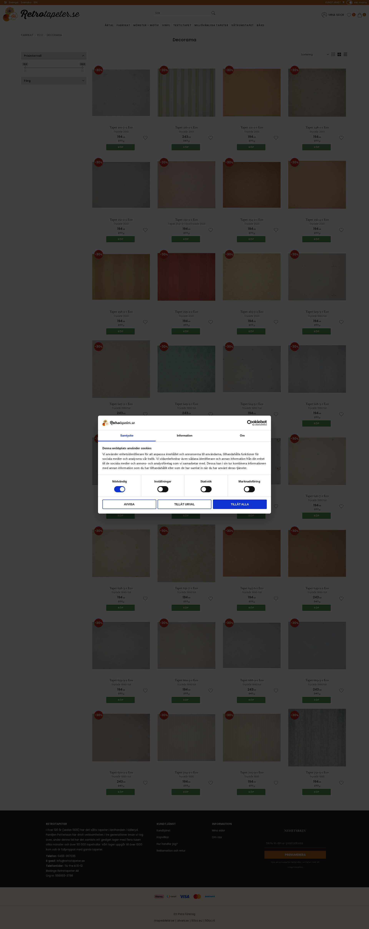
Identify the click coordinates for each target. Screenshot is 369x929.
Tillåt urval (184, 504)
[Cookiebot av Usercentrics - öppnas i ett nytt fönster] (250, 423)
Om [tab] (242, 435)
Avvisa (129, 504)
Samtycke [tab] (126, 435)
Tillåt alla (240, 504)
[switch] (162, 489)
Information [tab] (184, 435)
